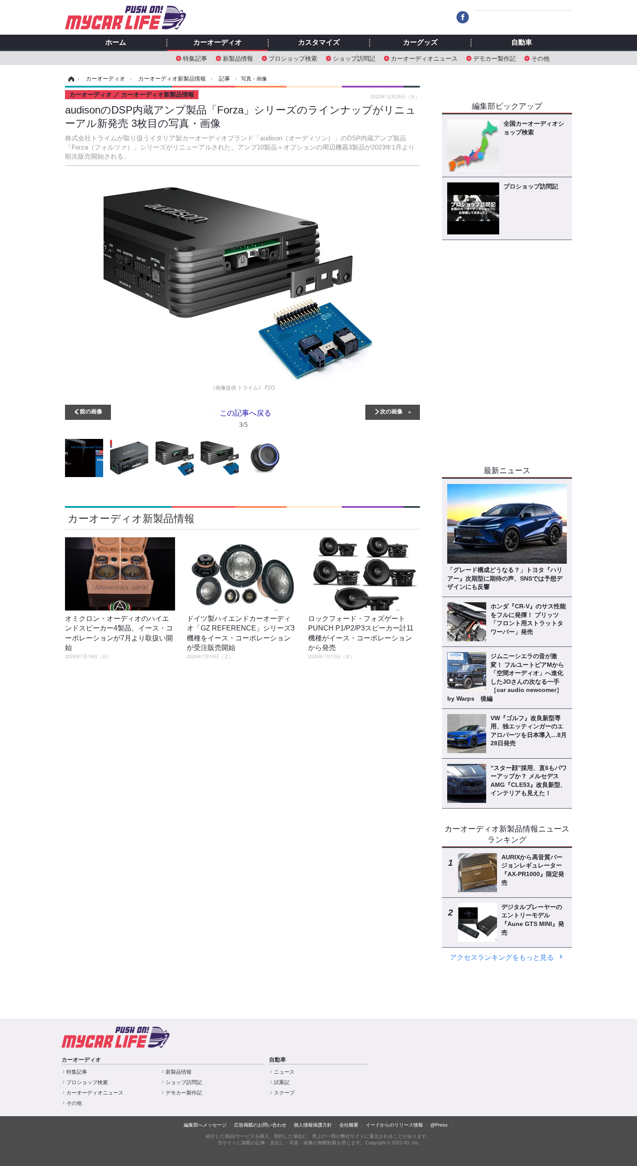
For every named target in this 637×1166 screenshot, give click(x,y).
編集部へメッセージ (205, 1124)
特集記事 (195, 58)
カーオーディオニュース (424, 58)
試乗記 (281, 1082)
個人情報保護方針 (313, 1124)
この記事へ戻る (245, 418)
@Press (439, 1124)
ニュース (284, 1072)
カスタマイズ (319, 42)
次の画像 (391, 411)
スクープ (284, 1093)
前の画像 (91, 411)
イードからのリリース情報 (394, 1124)
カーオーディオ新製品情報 (131, 518)
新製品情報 (238, 58)
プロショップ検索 (293, 58)
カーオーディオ (217, 42)
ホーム (115, 42)
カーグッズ (420, 42)
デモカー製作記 (494, 58)
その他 (540, 58)
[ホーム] (70, 79)
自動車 (521, 42)
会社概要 (348, 1124)
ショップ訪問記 (354, 58)
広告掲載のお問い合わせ (260, 1124)
